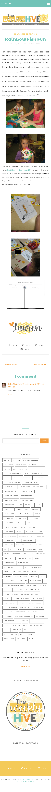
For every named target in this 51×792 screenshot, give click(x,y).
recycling (17, 590)
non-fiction (9, 558)
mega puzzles (30, 549)
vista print (16, 630)
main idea (38, 545)
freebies (31, 527)
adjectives (8, 465)
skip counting (10, 603)
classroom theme (30, 482)
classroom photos (12, 482)
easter (38, 514)
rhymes (15, 594)
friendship (8, 532)
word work (22, 639)
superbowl (8, 612)
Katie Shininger (15, 384)
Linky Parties (29, 540)
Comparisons (27, 491)
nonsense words (24, 558)
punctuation (9, 581)
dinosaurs (8, 509)
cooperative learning (13, 505)
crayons (29, 505)
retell (6, 594)
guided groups (10, 536)
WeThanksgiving (10, 634)
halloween (39, 536)
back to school (20, 469)
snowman (22, 603)
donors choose (22, 509)
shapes (7, 598)
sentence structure (29, 594)
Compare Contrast (11, 491)
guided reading (25, 536)
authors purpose (36, 465)
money (6, 554)
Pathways (36, 572)
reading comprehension (14, 585)
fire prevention (10, 527)
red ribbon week (32, 590)
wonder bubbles (27, 634)
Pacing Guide (23, 572)
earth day (28, 514)
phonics (33, 576)
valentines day (36, 625)
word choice (9, 639)
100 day (7, 460)
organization (9, 572)
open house (23, 563)
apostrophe (21, 465)
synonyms (8, 616)
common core (24, 487)
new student (28, 554)
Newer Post (11, 365)
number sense (9, 563)
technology (41, 616)
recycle (7, 590)
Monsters (16, 554)
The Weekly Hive (27, 780)
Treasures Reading (12, 625)
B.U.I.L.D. (7, 469)
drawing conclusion (12, 514)
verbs (6, 630)
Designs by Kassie (25, 781)
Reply (10, 394)
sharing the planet (21, 598)
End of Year (21, 518)
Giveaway (20, 532)
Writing (32, 639)
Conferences (26, 496)
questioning (22, 581)
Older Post (40, 365)
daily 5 (39, 505)
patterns (7, 576)
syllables (32, 612)
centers (7, 478)
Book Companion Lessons (36, 473)
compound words (11, 496)
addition (16, 460)
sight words (37, 598)
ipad (19, 540)
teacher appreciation (24, 616)
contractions (27, 500)
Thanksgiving (22, 621)
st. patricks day (35, 603)
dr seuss (35, 509)
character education (25, 34)
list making (8, 545)
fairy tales (8, 523)
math (6, 549)
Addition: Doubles (30, 460)
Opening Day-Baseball (13, 567)
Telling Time (9, 621)
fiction (30, 523)
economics (8, 518)
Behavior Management (13, 473)
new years (40, 554)
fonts (22, 527)
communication (39, 487)
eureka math (34, 518)
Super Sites (38, 607)
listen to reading (23, 545)
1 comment (35, 44)
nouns (36, 558)
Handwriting (9, 540)
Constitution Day (11, 500)
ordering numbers (33, 567)
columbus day (10, 487)
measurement (16, 549)
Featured (20, 523)
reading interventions (36, 585)
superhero (20, 612)
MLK (40, 549)
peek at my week (20, 576)
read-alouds (35, 581)
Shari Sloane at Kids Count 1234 (19, 170)
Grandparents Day (34, 532)
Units (25, 625)
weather (27, 630)
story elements (10, 607)
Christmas (38, 478)
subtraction (25, 607)
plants (42, 576)
